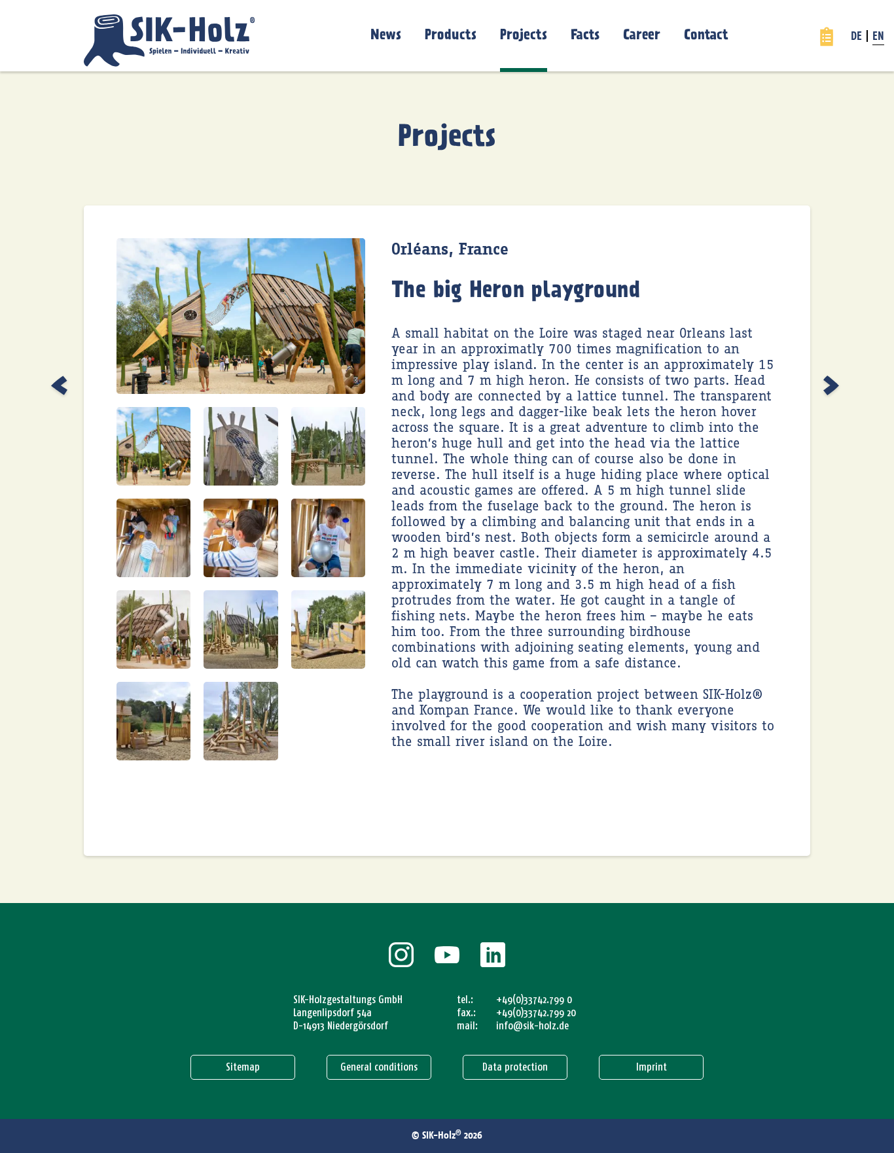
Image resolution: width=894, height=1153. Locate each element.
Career (641, 35)
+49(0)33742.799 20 (536, 1012)
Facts (585, 35)
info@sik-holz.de (532, 1026)
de (856, 37)
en (878, 37)
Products (450, 35)
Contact (706, 35)
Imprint (651, 1067)
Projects (523, 35)
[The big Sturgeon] (61, 385)
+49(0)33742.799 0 (534, 999)
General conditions (379, 1067)
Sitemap (243, 1067)
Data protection (515, 1067)
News (385, 35)
